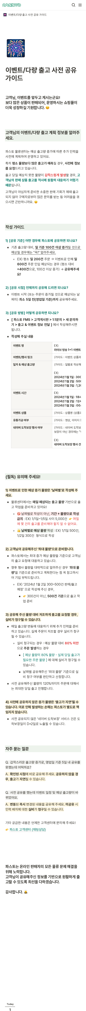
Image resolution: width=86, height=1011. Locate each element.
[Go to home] (12, 5)
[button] (73, 5)
